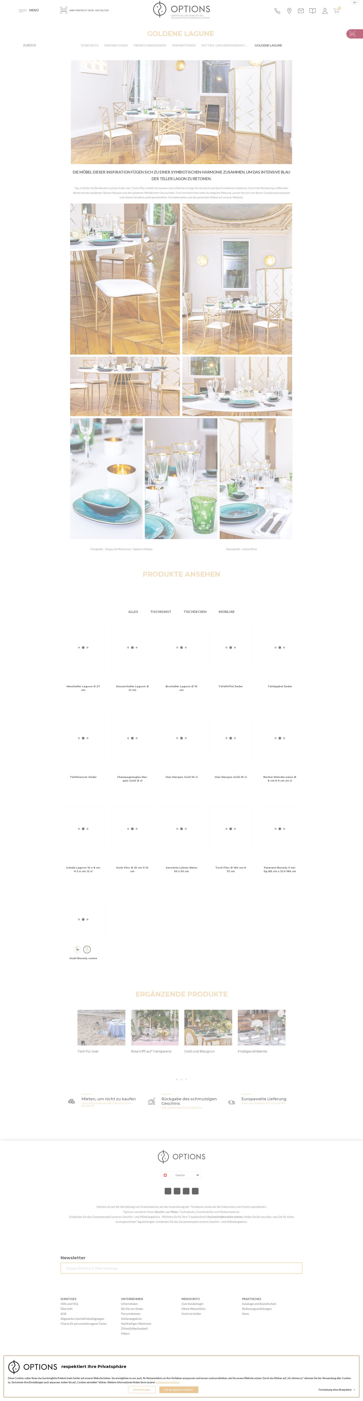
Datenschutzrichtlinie (167, 1382)
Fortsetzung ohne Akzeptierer (337, 1389)
